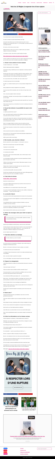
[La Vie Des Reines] (7, 3)
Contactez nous (23, 450)
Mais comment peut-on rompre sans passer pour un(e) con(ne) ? (15, 56)
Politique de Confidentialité (25, 452)
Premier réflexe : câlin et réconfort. (10, 178)
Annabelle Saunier (6, 8)
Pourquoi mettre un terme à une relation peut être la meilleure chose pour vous (27, 436)
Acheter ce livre (27, 441)
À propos (21, 448)
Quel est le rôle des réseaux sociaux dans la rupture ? (18, 348)
